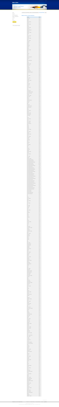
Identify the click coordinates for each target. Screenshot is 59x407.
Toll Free (13, 17)
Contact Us (13, 20)
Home (13, 12)
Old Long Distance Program (16, 25)
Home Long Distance (15, 15)
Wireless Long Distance (15, 16)
